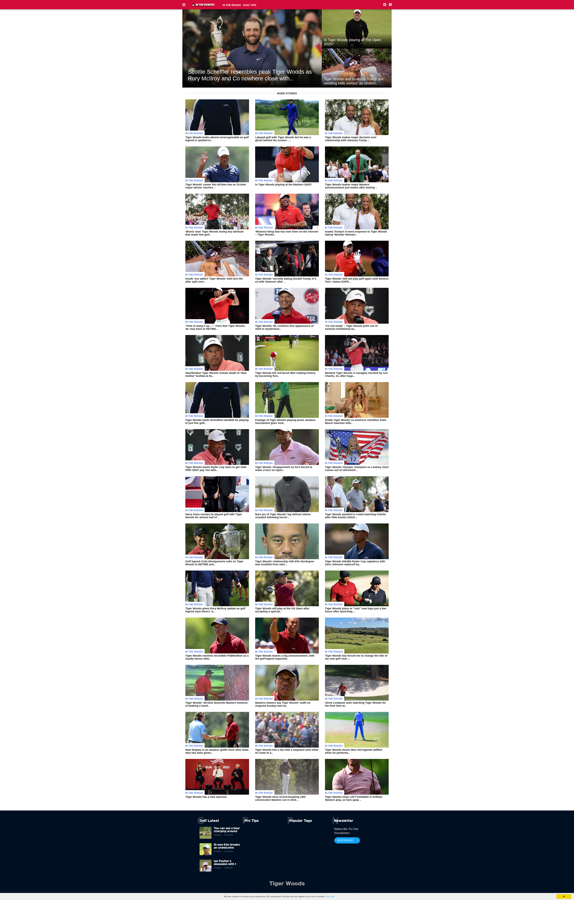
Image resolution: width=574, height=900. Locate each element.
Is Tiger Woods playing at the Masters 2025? (283, 184)
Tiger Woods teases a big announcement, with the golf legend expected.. (284, 657)
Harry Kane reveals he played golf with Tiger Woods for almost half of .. (213, 516)
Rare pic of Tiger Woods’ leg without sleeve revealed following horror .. (283, 516)
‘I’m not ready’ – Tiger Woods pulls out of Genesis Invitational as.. (351, 327)
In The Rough (194, 133)
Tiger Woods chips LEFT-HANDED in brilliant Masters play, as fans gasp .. (353, 798)
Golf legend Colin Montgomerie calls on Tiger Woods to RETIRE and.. (214, 563)
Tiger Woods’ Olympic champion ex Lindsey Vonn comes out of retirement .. (357, 469)
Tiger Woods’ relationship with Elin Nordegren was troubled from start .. (284, 563)
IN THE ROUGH (232, 5)
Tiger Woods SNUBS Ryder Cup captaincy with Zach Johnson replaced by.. (355, 563)
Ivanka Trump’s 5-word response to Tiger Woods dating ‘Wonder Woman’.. (356, 233)
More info (330, 896)
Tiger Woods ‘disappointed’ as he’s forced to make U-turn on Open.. (283, 469)
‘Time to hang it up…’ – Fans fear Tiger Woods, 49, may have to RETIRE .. (215, 327)
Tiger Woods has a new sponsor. (206, 796)
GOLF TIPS (249, 5)
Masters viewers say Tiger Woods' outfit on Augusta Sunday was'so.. (282, 704)
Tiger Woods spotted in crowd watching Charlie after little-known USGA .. (355, 516)
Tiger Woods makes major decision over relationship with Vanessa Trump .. (351, 139)
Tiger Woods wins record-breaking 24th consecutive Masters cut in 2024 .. (280, 798)
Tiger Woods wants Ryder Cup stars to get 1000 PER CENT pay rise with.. (215, 469)
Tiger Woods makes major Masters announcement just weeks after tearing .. (351, 186)
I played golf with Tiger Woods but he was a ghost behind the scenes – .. (283, 139)
